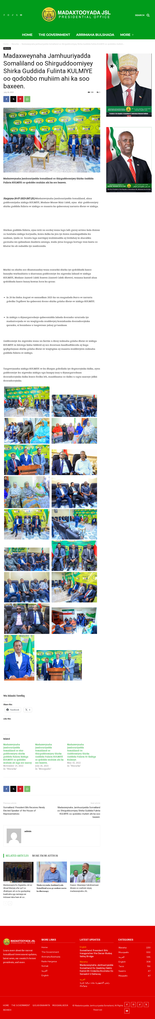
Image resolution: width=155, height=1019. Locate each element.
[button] (143, 15)
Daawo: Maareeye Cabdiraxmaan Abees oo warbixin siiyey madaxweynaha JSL (84, 888)
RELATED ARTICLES (17, 855)
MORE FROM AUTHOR (45, 855)
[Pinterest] (20, 99)
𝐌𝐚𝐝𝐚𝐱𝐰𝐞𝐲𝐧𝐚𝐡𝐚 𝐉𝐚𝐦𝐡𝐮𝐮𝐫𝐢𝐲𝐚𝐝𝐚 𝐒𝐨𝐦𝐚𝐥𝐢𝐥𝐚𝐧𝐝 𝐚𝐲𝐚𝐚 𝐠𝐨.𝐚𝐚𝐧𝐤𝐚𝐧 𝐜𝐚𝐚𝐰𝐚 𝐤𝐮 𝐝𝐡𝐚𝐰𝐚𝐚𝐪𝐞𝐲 (51, 888)
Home (6, 44)
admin (27, 831)
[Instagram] (8, 15)
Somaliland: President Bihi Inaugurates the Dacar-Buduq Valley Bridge (96, 954)
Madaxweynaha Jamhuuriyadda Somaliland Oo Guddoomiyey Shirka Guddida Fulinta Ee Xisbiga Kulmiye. (81, 752)
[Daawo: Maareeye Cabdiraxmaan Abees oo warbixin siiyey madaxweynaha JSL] (85, 872)
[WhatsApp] (27, 99)
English (83, 947)
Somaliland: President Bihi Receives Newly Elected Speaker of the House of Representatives (24, 810)
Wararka (15, 44)
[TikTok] (12, 15)
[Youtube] (21, 15)
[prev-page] (5, 903)
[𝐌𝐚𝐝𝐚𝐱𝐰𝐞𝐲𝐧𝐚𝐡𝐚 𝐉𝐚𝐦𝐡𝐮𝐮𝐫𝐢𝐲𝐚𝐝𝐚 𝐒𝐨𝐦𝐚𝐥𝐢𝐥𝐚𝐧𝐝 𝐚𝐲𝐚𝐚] (52, 872)
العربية (82, 979)
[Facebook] (4, 15)
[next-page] (10, 903)
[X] (16, 15)
